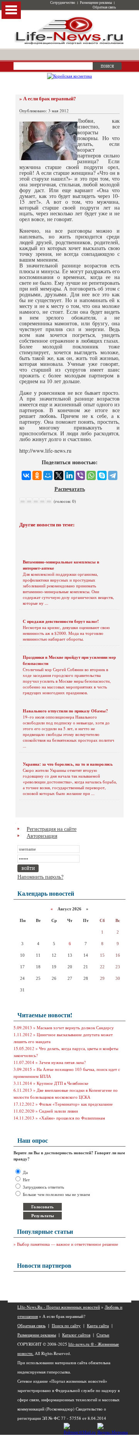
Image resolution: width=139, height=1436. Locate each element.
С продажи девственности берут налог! (61, 621)
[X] (58, 475)
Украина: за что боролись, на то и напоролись (68, 764)
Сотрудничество (62, 2)
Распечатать (69, 489)
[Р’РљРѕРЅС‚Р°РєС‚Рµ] (26, 475)
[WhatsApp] (91, 475)
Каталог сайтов (76, 1335)
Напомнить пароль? (40, 876)
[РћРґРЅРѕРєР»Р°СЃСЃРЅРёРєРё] (37, 475)
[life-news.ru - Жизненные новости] (69, 44)
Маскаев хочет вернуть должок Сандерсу (75, 1027)
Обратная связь (104, 7)
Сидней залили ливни (58, 1111)
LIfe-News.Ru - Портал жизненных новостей (58, 1307)
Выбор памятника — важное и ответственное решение (67, 1244)
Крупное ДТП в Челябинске (62, 1083)
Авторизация (42, 835)
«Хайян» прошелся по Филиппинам (72, 1118)
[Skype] (102, 475)
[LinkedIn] (69, 475)
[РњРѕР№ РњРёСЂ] (48, 475)
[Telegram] (112, 475)
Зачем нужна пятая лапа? (62, 1062)
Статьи (103, 1335)
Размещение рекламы (96, 2)
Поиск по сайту (66, 1325)
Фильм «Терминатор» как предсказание (76, 1104)
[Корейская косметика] (69, 76)
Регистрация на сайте (51, 828)
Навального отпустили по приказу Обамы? (65, 711)
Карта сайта (98, 1325)
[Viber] (80, 475)
